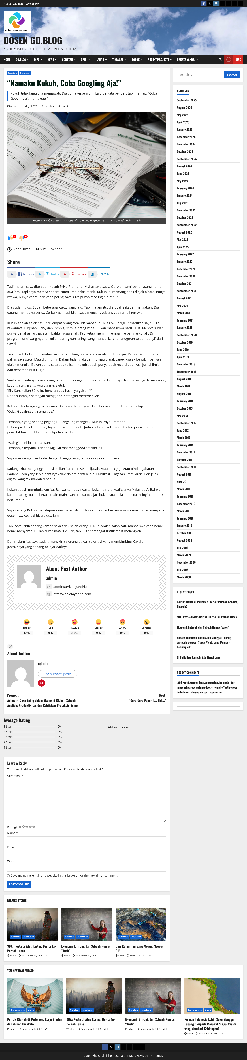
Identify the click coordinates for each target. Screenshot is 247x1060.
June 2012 (183, 430)
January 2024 (184, 195)
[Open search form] (220, 59)
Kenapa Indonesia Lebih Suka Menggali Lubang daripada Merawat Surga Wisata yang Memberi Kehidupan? (204, 642)
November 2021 (186, 276)
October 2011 (184, 459)
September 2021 (186, 291)
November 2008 (186, 562)
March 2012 (183, 437)
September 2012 (186, 423)
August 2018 (184, 379)
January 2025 (184, 129)
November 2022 (186, 210)
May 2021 (182, 305)
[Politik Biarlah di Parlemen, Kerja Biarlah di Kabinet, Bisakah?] (35, 996)
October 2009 (185, 533)
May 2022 (182, 239)
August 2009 (184, 540)
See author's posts (58, 674)
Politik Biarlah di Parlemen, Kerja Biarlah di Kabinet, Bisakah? (34, 1021)
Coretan (67, 59)
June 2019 (183, 349)
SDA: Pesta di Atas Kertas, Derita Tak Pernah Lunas (31, 948)
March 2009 (184, 555)
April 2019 (183, 357)
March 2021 (183, 313)
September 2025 (187, 100)
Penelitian (28, 936)
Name (12, 833)
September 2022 (187, 225)
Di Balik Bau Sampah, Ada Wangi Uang (198, 657)
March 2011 (183, 489)
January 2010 (184, 525)
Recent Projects (158, 59)
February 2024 (185, 188)
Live (238, 59)
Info (36, 59)
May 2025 (182, 115)
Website (12, 861)
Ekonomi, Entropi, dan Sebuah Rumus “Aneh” (86, 948)
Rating (12, 827)
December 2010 (186, 504)
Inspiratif (25, 72)
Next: (147, 698)
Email (12, 847)
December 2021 (186, 269)
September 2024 (187, 159)
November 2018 (186, 364)
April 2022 (183, 247)
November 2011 (186, 452)
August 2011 (184, 474)
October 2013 (185, 408)
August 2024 (184, 166)
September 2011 (186, 467)
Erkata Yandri (186, 59)
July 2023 (182, 203)
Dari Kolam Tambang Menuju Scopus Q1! (140, 948)
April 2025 (183, 122)
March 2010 (183, 511)
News (51, 59)
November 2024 (186, 144)
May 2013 (182, 416)
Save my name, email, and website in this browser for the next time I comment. (64, 875)
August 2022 (184, 232)
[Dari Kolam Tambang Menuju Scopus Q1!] (141, 924)
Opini (84, 59)
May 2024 (182, 181)
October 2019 (185, 342)
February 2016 (185, 401)
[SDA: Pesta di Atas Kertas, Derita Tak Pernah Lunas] (32, 924)
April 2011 (182, 481)
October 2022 (185, 217)
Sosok (136, 59)
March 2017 (183, 386)
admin (14, 106)
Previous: (42, 700)
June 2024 (183, 173)
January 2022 (184, 261)
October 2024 (185, 151)
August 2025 (184, 107)
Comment (15, 776)
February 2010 (185, 518)
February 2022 (185, 254)
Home (7, 59)
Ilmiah (100, 59)
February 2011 (185, 496)
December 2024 (186, 137)
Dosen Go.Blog (33, 40)
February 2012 (185, 445)
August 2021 (184, 298)
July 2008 (182, 570)
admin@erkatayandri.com (73, 586)
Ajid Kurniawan (186, 682)
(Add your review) (118, 727)
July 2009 (182, 547)
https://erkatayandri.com (72, 594)
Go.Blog (21, 59)
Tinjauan (118, 59)
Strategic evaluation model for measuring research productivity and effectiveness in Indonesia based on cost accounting (207, 687)
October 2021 (185, 283)
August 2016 (184, 393)
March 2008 (184, 577)
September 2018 (186, 371)
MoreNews (136, 1056)
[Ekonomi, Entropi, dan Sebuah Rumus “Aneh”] (86, 924)
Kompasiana (18, 1009)
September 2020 (187, 335)
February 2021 (185, 320)
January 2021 (184, 327)
